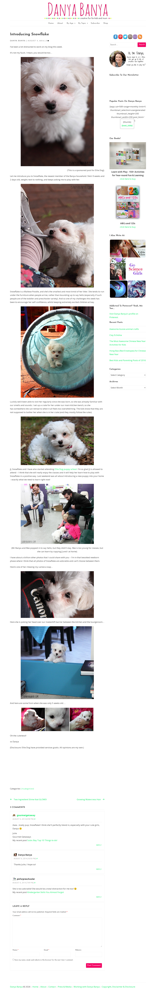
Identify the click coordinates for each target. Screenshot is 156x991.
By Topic (82, 23)
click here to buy (128, 178)
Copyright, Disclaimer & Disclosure (118, 986)
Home (51, 23)
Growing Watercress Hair (89, 799)
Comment (17, 916)
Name (15, 950)
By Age (70, 23)
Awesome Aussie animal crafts (124, 329)
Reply (98, 845)
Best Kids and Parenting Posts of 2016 (127, 360)
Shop (105, 23)
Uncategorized (27, 788)
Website (78, 950)
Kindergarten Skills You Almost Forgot (45, 892)
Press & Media (65, 986)
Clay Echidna (115, 335)
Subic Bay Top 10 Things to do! (42, 840)
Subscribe (95, 23)
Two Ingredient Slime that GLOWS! (30, 799)
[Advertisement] (57, 769)
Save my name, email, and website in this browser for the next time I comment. (44, 960)
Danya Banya (16, 986)
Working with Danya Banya (87, 986)
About (60, 23)
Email (46, 950)
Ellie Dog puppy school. (66, 469)
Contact (52, 986)
